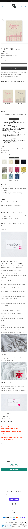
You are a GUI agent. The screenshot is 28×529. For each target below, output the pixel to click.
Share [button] (3, 443)
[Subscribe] (21, 494)
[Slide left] (11, 45)
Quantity (2, 57)
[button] (2, 6)
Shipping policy (21, 524)
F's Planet (9, 522)
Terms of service (14, 524)
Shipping (7, 55)
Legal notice (19, 526)
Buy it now (14, 68)
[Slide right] (16, 45)
